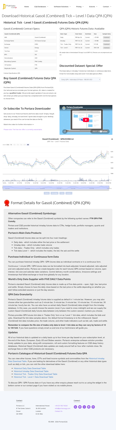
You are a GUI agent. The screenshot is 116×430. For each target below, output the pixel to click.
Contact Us (58, 411)
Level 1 (69, 193)
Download (106, 37)
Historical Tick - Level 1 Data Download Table (33, 376)
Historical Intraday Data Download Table (31, 371)
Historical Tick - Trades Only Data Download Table (35, 374)
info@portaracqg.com (62, 408)
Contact (106, 7)
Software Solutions (61, 7)
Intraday (54, 193)
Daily (47, 193)
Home (26, 7)
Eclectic (92, 7)
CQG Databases (40, 7)
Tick (61, 193)
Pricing (78, 7)
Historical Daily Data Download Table (30, 368)
